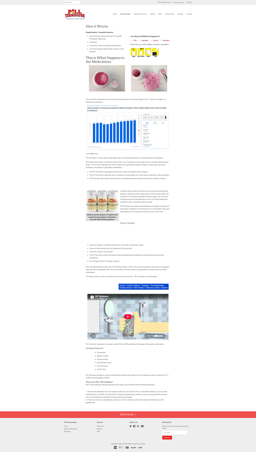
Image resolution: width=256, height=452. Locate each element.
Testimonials (169, 14)
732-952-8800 (161, 2)
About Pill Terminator (70, 429)
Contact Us (100, 426)
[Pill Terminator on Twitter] (131, 426)
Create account (179, 2)
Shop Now (67, 431)
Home (115, 14)
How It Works (125, 14)
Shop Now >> (128, 414)
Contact (189, 14)
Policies (180, 14)
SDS (160, 14)
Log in (169, 2)
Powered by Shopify (138, 444)
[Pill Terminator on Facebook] (134, 426)
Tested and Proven (140, 14)
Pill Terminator (127, 444)
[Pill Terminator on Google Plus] (138, 426)
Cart (190, 2)
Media (152, 14)
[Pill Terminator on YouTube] (142, 426)
